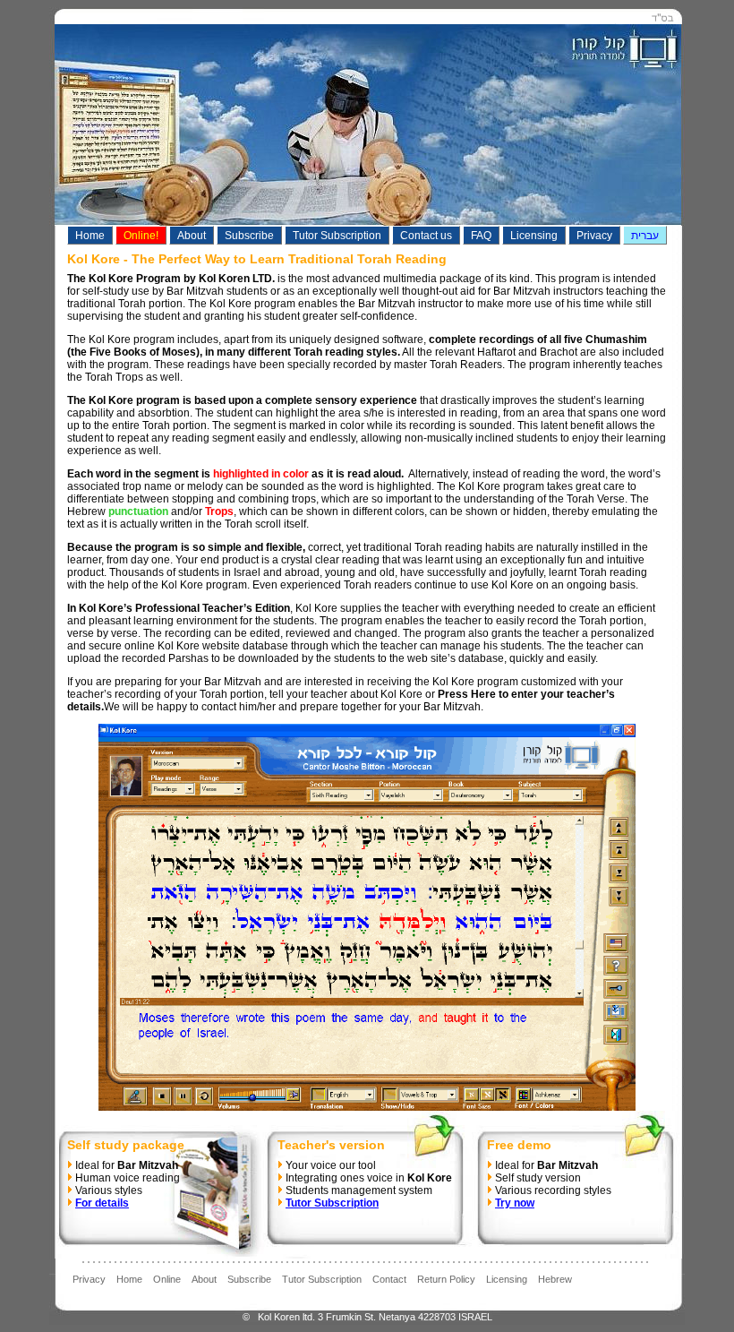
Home (129, 1279)
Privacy (89, 1279)
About (204, 1279)
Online (167, 1279)
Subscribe (249, 1279)
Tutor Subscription (322, 1279)
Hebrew (555, 1279)
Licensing (506, 1279)
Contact (389, 1279)
